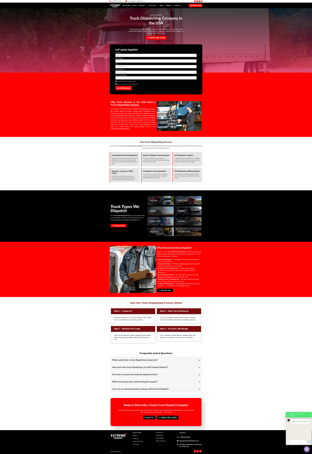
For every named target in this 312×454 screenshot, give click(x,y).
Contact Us (177, 5)
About (134, 5)
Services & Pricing (138, 441)
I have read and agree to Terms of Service (126, 81)
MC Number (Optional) (121, 75)
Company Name (119, 69)
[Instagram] (199, 1)
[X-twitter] (197, 1)
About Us (135, 435)
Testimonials (159, 435)
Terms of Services (161, 441)
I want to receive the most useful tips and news (127, 84)
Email (116, 64)
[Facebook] (195, 1)
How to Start (126, 5)
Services (141, 5)
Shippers (168, 5)
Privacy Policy (160, 438)
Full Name (118, 52)
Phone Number (119, 58)
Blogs (161, 5)
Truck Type (152, 5)
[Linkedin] (201, 1)
